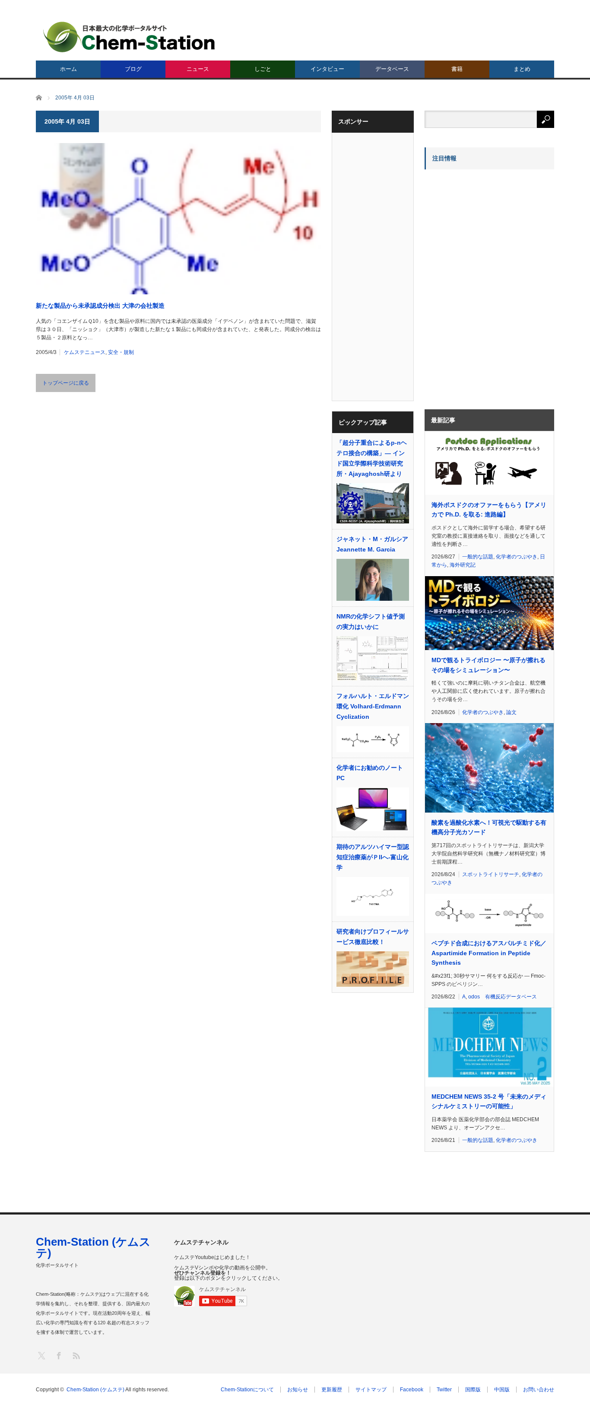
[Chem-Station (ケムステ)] (129, 37)
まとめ (522, 69)
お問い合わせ (538, 1390)
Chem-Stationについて (247, 1390)
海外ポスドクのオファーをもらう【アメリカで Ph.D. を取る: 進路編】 (488, 509)
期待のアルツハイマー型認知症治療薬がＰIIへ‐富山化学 (372, 857)
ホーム (68, 69)
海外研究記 (463, 565)
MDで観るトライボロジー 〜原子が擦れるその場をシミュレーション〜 (488, 665)
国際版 (473, 1390)
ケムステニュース (84, 352)
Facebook (411, 1390)
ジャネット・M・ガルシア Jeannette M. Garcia (372, 544)
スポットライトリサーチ (490, 874)
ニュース (198, 69)
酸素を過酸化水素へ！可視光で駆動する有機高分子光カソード (488, 827)
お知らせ (297, 1390)
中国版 (502, 1390)
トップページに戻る (65, 383)
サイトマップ (371, 1390)
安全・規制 (121, 352)
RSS (75, 1355)
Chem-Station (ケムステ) (93, 1247)
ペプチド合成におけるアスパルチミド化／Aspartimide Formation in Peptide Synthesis (488, 953)
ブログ (133, 69)
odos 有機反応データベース (502, 997)
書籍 (457, 69)
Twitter (444, 1390)
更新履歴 (331, 1390)
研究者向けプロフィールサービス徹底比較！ (372, 936)
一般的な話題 (477, 557)
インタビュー (327, 69)
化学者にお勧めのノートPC (369, 772)
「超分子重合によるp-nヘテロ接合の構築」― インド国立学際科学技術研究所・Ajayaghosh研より (371, 458)
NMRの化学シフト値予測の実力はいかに (370, 621)
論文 (511, 712)
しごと (262, 69)
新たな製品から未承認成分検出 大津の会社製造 (100, 305)
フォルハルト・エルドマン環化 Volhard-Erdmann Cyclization (372, 706)
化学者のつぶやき (516, 557)
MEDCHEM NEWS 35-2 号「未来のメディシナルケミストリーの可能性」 (488, 1101)
